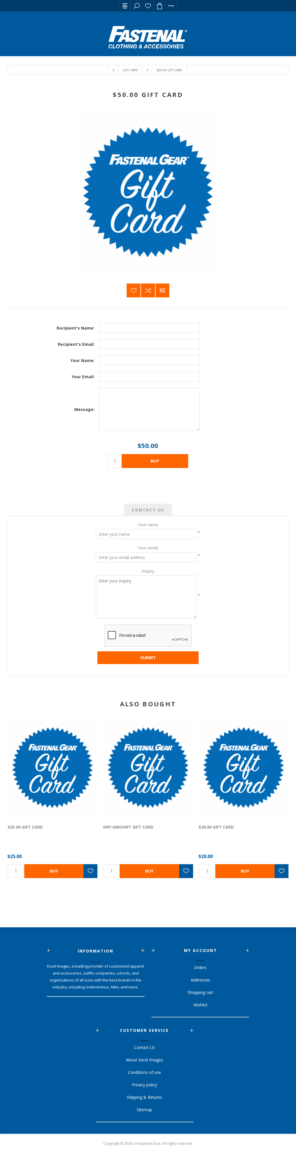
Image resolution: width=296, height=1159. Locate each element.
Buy (155, 461)
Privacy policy (144, 1084)
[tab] (148, 510)
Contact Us (148, 510)
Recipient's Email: (76, 344)
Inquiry (148, 571)
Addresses (200, 980)
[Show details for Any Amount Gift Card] (148, 767)
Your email (148, 548)
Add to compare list (148, 290)
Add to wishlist (133, 290)
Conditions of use (144, 1072)
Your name (148, 524)
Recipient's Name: (76, 328)
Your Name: (83, 360)
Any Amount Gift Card (128, 827)
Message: (84, 409)
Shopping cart (200, 992)
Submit (148, 657)
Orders (200, 967)
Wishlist (148, 6)
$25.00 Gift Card (25, 827)
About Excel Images (144, 1060)
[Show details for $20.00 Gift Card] (243, 767)
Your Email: (83, 376)
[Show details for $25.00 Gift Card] (52, 767)
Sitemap (144, 1109)
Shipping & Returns (144, 1097)
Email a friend (162, 290)
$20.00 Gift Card (216, 827)
